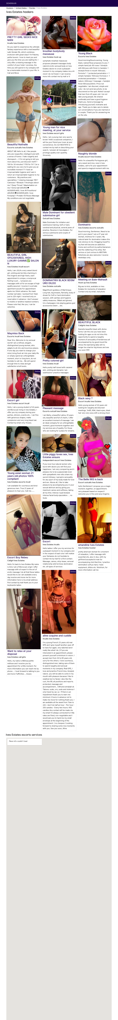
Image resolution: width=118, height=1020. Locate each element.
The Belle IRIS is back (90, 479)
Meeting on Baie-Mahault (92, 279)
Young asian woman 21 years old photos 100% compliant (20, 476)
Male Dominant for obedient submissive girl (59, 214)
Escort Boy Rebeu (17, 557)
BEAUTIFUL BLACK (89, 322)
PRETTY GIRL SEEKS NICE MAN (22, 38)
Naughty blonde (87, 153)
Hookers (9, 8)
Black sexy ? (85, 398)
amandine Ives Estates (91, 544)
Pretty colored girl (53, 360)
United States (21, 8)
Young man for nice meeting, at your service (57, 129)
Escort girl (13, 400)
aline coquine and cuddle (57, 635)
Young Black (85, 53)
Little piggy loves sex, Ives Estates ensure (58, 456)
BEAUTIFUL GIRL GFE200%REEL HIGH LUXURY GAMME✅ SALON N (23, 259)
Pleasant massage (53, 408)
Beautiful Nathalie (17, 144)
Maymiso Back (15, 333)
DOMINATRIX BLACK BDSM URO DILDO (58, 282)
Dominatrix (84, 224)
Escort (46, 541)
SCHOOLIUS (11, 3)
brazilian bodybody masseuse (54, 52)
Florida (32, 8)
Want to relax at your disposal (19, 652)
